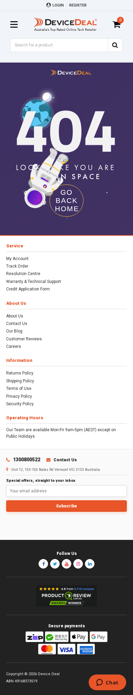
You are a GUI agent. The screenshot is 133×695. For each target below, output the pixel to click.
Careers (13, 346)
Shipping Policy (20, 381)
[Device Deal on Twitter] (55, 564)
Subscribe (66, 506)
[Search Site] (115, 45)
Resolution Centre (23, 273)
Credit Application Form (28, 289)
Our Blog (14, 331)
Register (78, 5)
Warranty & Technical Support (33, 281)
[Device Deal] (65, 24)
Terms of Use (18, 388)
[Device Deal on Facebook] (43, 564)
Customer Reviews (24, 339)
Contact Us (16, 323)
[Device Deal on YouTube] (66, 564)
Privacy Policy (19, 396)
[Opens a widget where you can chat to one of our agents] (107, 683)
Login (58, 5)
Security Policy (20, 403)
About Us (14, 316)
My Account (17, 258)
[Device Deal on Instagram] (78, 564)
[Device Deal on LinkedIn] (89, 564)
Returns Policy (19, 373)
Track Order (17, 266)
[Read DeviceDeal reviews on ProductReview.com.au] (66, 596)
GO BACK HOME (67, 200)
